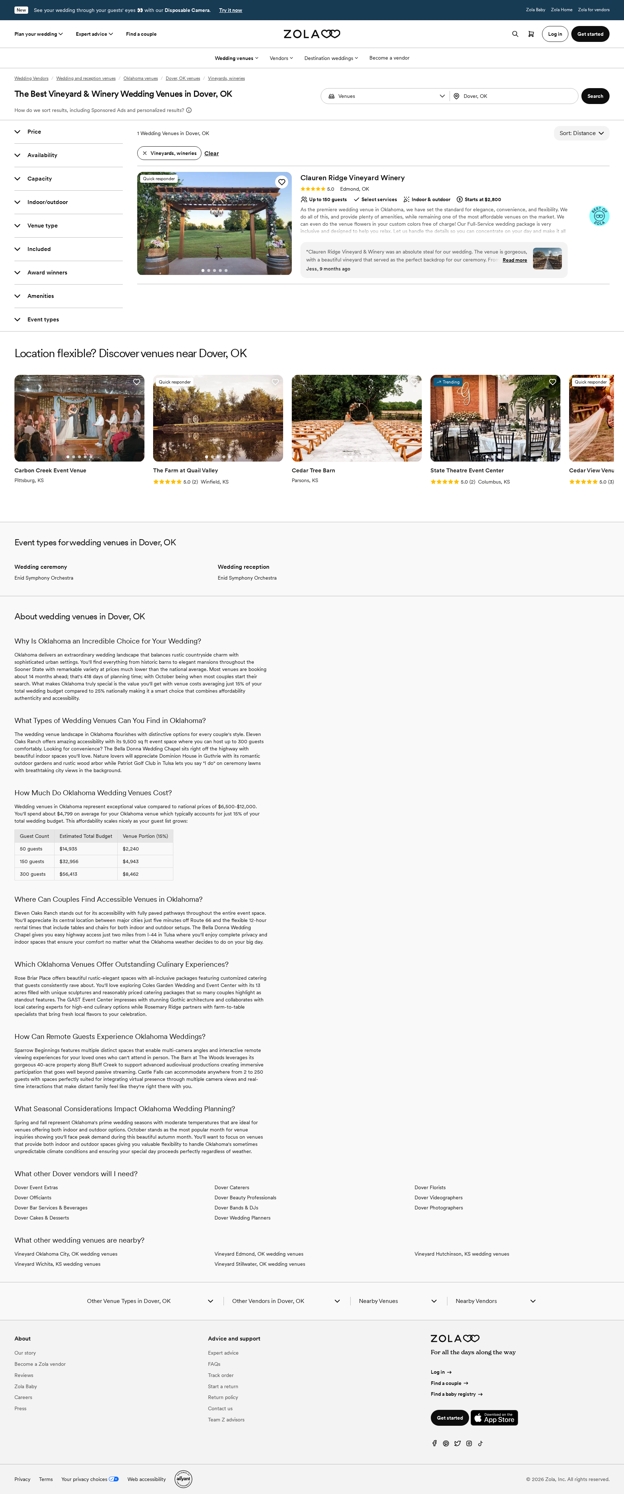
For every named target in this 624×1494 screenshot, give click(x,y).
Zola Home (561, 9)
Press (20, 1408)
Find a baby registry (453, 1394)
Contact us (220, 1408)
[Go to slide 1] (203, 270)
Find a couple (141, 34)
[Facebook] (434, 1445)
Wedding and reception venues (86, 78)
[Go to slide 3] (214, 270)
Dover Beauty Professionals (245, 1197)
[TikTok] (480, 1445)
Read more (515, 260)
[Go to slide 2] (209, 270)
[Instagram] (469, 1445)
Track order (221, 1375)
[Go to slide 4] (220, 270)
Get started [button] (590, 34)
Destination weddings (328, 58)
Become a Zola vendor (40, 1364)
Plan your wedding (35, 34)
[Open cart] (531, 34)
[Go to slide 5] (226, 270)
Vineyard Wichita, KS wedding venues (57, 1264)
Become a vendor (389, 58)
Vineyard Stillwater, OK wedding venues (259, 1264)
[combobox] (514, 96)
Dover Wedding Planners (242, 1218)
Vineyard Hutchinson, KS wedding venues (462, 1254)
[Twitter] (457, 1445)
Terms (46, 1479)
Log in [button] (555, 34)
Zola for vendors (594, 9)
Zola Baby (535, 9)
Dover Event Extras (36, 1187)
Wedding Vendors (31, 78)
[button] (442, 96)
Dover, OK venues (183, 78)
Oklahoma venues (141, 78)
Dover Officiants (32, 1197)
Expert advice (91, 34)
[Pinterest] (446, 1445)
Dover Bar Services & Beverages (50, 1208)
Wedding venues (234, 58)
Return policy (223, 1397)
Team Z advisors (226, 1419)
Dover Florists (430, 1187)
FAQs (214, 1364)
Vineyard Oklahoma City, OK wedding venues (65, 1254)
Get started (450, 1418)
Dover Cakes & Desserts (41, 1218)
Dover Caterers (231, 1187)
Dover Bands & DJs (236, 1208)
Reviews (23, 1375)
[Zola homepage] (312, 34)
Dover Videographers (439, 1197)
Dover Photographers (439, 1208)
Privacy (22, 1479)
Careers (23, 1397)
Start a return (223, 1386)
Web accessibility (146, 1479)
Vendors (279, 58)
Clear (211, 153)
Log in (438, 1372)
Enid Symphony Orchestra (43, 578)
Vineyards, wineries (226, 78)
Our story (25, 1353)
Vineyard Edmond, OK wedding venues (258, 1254)
